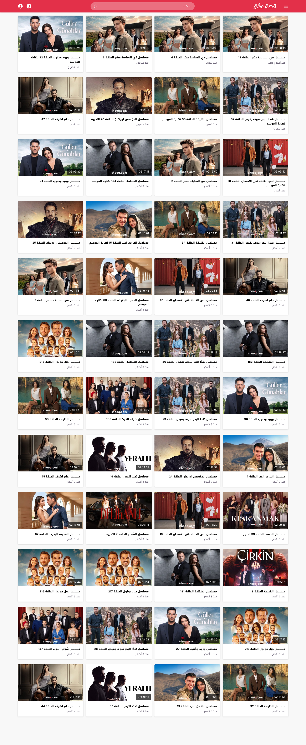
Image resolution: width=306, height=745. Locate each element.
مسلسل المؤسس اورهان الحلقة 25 (56, 242)
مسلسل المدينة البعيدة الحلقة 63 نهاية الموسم (122, 302)
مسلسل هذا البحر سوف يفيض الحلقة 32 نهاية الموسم (258, 121)
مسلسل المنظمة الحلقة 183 (266, 361)
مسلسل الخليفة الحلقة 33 (62, 419)
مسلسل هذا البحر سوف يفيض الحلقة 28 (121, 648)
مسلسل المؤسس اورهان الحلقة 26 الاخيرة (120, 119)
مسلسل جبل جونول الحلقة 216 (60, 591)
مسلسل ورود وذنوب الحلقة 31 (60, 181)
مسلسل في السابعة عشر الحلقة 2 (194, 181)
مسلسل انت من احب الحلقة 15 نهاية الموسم (119, 242)
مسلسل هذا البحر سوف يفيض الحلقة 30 (189, 361)
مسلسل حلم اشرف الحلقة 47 (60, 119)
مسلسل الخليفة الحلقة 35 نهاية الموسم (189, 119)
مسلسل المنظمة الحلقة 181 (198, 591)
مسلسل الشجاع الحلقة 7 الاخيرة (127, 534)
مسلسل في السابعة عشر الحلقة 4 (194, 57)
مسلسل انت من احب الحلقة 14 (265, 476)
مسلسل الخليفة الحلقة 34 (199, 242)
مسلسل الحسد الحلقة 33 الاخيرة (263, 534)
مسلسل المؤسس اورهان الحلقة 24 (193, 476)
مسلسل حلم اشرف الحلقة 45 (60, 476)
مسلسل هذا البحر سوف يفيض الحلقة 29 (190, 419)
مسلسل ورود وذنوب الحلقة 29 (196, 648)
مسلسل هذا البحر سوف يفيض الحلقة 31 (258, 242)
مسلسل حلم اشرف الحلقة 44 (60, 706)
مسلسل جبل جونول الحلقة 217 (128, 591)
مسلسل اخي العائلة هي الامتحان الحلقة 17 (188, 300)
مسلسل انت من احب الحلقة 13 (197, 706)
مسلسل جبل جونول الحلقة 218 (60, 361)
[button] (96, 6)
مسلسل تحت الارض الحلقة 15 (129, 706)
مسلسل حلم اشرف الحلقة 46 (265, 300)
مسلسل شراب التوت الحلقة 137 (59, 648)
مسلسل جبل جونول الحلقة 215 (265, 648)
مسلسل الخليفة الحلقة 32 (267, 706)
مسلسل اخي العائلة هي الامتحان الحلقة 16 (188, 534)
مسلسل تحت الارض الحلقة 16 (129, 476)
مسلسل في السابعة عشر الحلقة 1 (57, 300)
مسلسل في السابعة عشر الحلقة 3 (126, 57)
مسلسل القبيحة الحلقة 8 (268, 591)
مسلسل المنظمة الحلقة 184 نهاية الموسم (120, 181)
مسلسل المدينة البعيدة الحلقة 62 (57, 534)
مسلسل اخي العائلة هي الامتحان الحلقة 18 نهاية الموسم (256, 183)
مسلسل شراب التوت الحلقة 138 (127, 419)
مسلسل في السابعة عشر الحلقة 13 (261, 57)
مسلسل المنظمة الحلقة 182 (130, 361)
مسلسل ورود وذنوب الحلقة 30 (264, 419)
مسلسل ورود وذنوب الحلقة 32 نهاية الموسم (55, 59)
